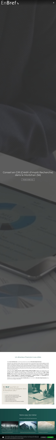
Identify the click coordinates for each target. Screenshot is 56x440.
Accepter (50, 437)
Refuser (44, 437)
